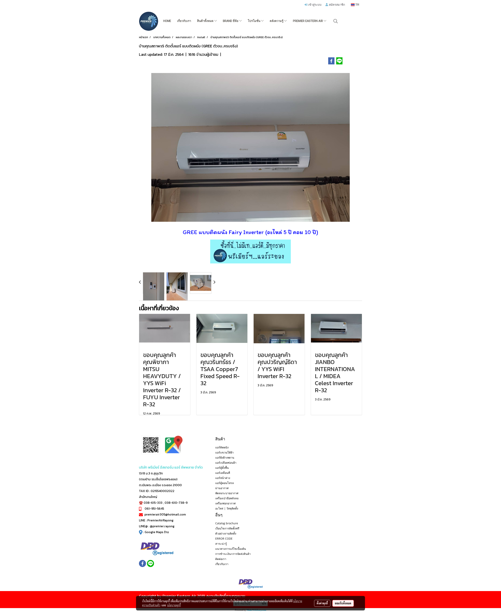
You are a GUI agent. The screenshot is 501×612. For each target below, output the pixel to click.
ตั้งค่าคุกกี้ (322, 603)
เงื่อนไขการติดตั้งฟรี (227, 528)
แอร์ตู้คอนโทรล (224, 483)
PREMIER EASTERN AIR (308, 21)
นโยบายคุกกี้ (174, 605)
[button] (335, 21)
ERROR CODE (223, 538)
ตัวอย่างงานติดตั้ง (225, 533)
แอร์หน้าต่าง (222, 478)
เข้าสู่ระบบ (314, 4)
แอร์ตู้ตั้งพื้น (222, 468)
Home (167, 21)
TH (357, 4)
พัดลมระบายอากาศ (226, 493)
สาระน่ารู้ (221, 543)
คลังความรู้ (277, 21)
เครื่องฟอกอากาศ (225, 503)
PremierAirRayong (160, 520)
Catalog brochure (226, 523)
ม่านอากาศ (222, 488)
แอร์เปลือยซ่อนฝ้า (225, 462)
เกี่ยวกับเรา (184, 21)
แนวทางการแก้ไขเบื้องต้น (230, 549)
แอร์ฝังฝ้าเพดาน (224, 457)
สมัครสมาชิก (336, 4)
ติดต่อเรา (220, 559)
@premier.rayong (162, 526)
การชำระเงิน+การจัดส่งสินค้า (233, 554)
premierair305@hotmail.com (165, 514)
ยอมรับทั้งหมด (343, 603)
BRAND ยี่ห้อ (231, 21)
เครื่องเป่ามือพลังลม (227, 498)
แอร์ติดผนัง (222, 447)
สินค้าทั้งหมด (205, 21)
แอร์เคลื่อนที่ (222, 473)
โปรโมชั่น (254, 21)
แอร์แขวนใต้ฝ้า (224, 452)
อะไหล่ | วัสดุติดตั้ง (226, 508)
